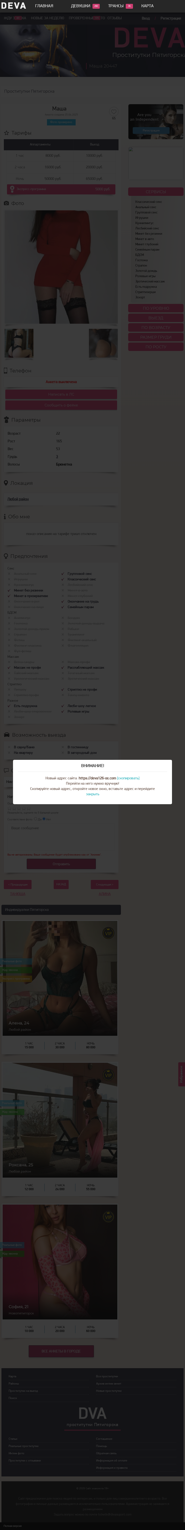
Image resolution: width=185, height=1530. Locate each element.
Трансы (116, 6)
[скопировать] (128, 778)
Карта (147, 6)
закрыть (92, 794)
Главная (44, 6)
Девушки (80, 6)
